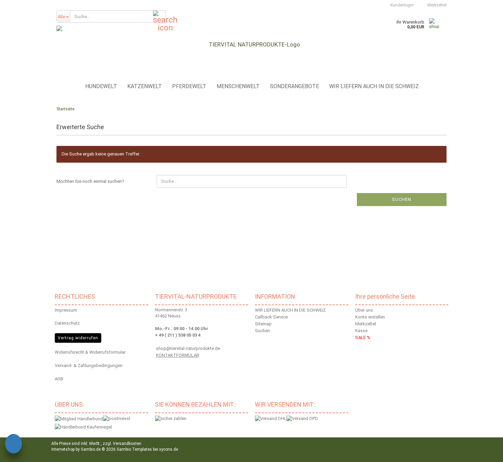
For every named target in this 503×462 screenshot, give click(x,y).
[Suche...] (159, 17)
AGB (59, 378)
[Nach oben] (489, 451)
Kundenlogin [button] (401, 5)
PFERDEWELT (189, 86)
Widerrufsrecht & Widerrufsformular (90, 352)
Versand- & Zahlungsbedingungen (88, 365)
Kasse (361, 330)
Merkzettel (436, 5)
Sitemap (263, 323)
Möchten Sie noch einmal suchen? (90, 181)
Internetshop (63, 449)
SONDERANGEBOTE (294, 86)
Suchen (401, 199)
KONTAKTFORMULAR (177, 355)
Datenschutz (67, 323)
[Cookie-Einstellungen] (13, 444)
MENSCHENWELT (238, 86)
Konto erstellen (370, 317)
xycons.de (168, 449)
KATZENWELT (144, 86)
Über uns (364, 310)
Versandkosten (127, 443)
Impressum (66, 310)
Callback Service (271, 317)
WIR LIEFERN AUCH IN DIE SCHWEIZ (374, 86)
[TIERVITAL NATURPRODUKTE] (251, 44)
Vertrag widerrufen (78, 338)
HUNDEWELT (101, 86)
